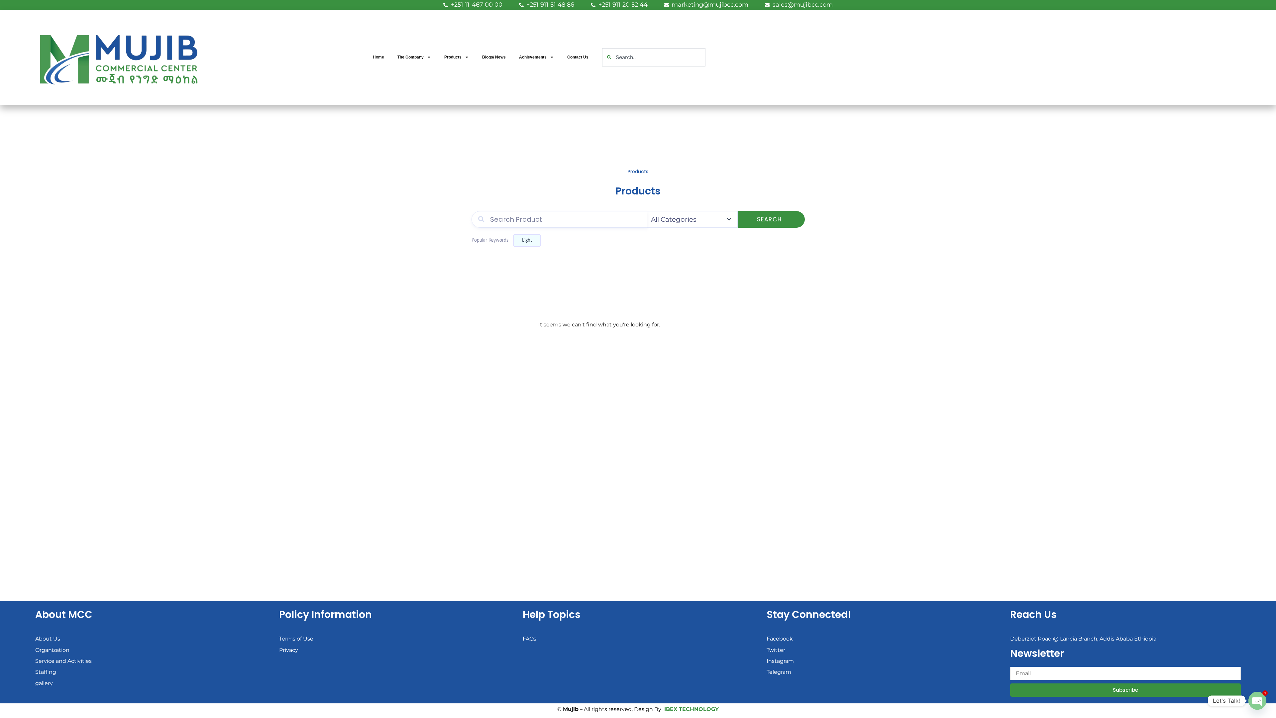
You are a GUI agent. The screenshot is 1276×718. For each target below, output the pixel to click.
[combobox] (653, 57)
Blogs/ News (494, 57)
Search (769, 219)
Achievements (533, 57)
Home (378, 57)
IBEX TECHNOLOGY (691, 709)
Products (453, 57)
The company (410, 57)
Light (527, 240)
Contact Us (577, 57)
